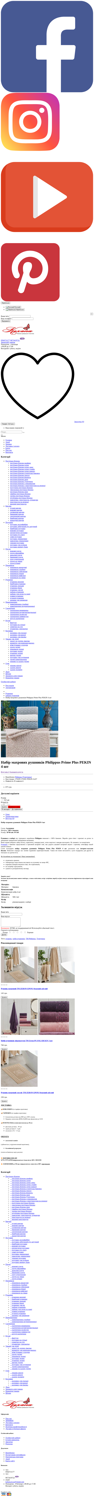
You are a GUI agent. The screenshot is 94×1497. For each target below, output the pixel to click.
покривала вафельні (18, 576)
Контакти (9, 452)
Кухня (8, 621)
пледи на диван (16, 561)
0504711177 (5, 340)
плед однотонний (17, 559)
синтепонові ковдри (18, 516)
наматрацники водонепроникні (22, 606)
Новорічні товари (12, 678)
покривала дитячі (17, 649)
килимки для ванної (18, 635)
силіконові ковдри (17, 512)
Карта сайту (10, 1461)
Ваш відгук (5, 916)
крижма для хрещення (18, 600)
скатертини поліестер (18, 614)
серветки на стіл (16, 627)
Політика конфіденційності (16, 1427)
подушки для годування (19, 657)
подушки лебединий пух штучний (23, 526)
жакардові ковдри (17, 520)
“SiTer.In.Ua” (16, 1492)
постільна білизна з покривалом (22, 484)
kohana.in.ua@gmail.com (15, 1482)
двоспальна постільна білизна (21, 490)
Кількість (4, 802)
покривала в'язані (17, 574)
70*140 (6, 800)
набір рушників (19, 939)
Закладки (9, 1442)
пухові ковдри (15, 508)
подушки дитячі (16, 651)
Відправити (6, 321)
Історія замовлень (12, 1440)
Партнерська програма (14, 1457)
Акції (8, 442)
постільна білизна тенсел (20, 475)
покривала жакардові (18, 567)
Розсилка (9, 1444)
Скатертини (10, 608)
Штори (8, 674)
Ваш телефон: (6, 319)
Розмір (3, 798)
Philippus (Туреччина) (23, 777)
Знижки (9, 444)
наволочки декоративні (19, 541)
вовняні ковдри (16, 510)
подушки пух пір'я (17, 535)
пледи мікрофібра (17, 553)
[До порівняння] (6, 1088)
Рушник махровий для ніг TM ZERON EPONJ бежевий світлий (27, 1093)
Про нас (9, 450)
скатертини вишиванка (19, 610)
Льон (8, 672)
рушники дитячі (16, 653)
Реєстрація (10, 686)
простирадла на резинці (19, 502)
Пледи (8, 549)
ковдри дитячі (15, 655)
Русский (17, 307)
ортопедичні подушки (18, 533)
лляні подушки (16, 537)
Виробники (10, 1453)
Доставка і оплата (12, 446)
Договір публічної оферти (16, 1429)
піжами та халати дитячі (19, 661)
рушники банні (16, 588)
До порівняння (17, 809)
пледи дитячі (15, 647)
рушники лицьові (17, 586)
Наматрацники (11, 602)
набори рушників (17, 592)
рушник (9, 939)
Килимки (9, 631)
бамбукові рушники (17, 584)
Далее (4, 935)
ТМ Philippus (31, 939)
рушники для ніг (16, 590)
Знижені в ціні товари (14, 676)
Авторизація (10, 688)
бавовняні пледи (16, 557)
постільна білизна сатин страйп (22, 469)
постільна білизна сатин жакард (22, 471)
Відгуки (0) (10, 818)
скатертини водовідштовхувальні (23, 612)
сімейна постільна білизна (20, 494)
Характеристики (12, 816)
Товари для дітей (12, 639)
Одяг (7, 663)
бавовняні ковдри (17, 514)
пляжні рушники (16, 596)
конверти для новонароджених (22, 643)
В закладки (6, 809)
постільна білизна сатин (19, 465)
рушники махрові (17, 582)
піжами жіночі (15, 666)
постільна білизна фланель (20, 477)
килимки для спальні (18, 633)
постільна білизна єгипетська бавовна (25, 473)
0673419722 (15, 340)
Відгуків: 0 (5, 772)
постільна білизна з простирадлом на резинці (27, 486)
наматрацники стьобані (19, 604)
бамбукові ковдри (17, 518)
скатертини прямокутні (19, 616)
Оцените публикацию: (10, 930)
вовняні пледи (15, 551)
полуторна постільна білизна (21, 488)
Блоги (8, 448)
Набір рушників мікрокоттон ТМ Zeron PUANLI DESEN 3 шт (27, 1041)
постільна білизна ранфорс (20, 463)
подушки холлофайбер (19, 524)
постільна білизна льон (19, 479)
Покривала (10, 565)
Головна (9, 440)
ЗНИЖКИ (9, 1421)
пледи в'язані (15, 563)
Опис (8, 814)
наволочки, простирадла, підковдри (24, 500)
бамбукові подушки (17, 529)
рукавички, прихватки (19, 629)
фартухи (13, 623)
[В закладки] (2, 1088)
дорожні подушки (17, 543)
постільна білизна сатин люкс (21, 467)
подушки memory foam (19, 547)
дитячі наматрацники (18, 659)
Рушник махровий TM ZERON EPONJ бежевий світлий (24, 989)
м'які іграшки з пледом (19, 645)
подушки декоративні (18, 539)
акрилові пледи (16, 555)
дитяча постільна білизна (20, 496)
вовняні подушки (17, 531)
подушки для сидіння (18, 545)
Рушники (9, 580)
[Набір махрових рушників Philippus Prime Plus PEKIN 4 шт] (29, 757)
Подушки (9, 522)
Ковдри (8, 506)
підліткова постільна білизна (21, 498)
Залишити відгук (16, 772)
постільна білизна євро (19, 492)
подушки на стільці (17, 625)
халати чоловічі (16, 670)
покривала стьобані (17, 569)
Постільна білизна (13, 461)
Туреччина (41, 939)
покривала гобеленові (18, 571)
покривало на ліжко (18, 578)
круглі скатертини (17, 618)
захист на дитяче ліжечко (20, 641)
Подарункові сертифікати (15, 1455)
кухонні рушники (17, 598)
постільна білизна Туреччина (21, 481)
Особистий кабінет (13, 1438)
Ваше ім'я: (5, 316)
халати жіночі (15, 668)
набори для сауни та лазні (20, 594)
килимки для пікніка (18, 637)
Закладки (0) (79, 422)
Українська (20, 309)
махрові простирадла (18, 504)
